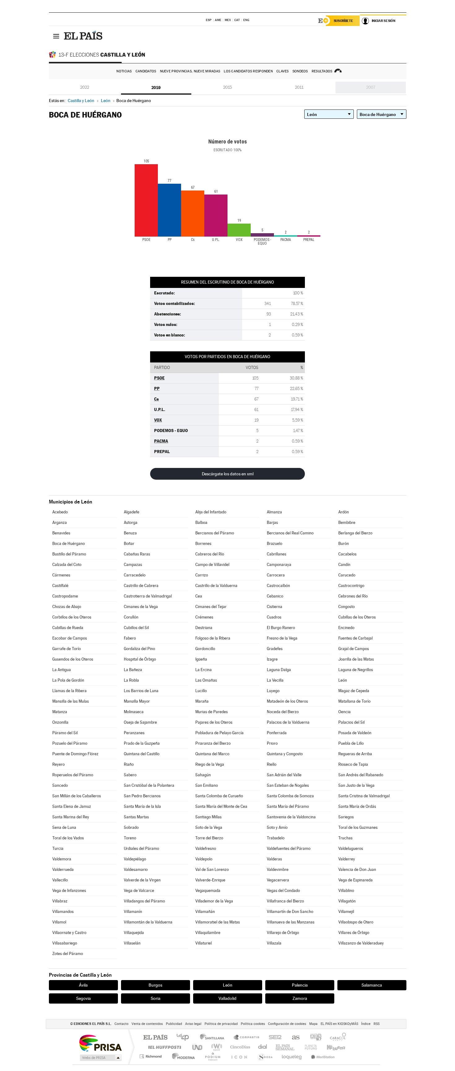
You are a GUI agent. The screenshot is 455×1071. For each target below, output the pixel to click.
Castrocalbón (278, 585)
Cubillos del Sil (136, 627)
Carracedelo (134, 575)
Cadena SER (273, 1038)
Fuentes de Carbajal (355, 638)
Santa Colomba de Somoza (290, 796)
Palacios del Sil (351, 722)
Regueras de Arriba (355, 754)
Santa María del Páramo (288, 806)
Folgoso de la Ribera (212, 638)
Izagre (272, 659)
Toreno (130, 838)
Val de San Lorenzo (212, 869)
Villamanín (133, 911)
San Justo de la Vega (356, 785)
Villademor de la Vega (214, 901)
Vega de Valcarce (139, 890)
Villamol (59, 922)
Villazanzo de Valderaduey (361, 943)
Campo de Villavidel (212, 564)
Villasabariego (64, 943)
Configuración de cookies (287, 1024)
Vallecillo (60, 880)
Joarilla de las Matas (356, 659)
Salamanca (372, 985)
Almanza (274, 512)
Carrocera (276, 575)
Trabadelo (275, 838)
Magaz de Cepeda (353, 690)
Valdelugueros (350, 848)
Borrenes (203, 543)
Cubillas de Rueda (67, 627)
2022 (84, 87)
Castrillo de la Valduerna (216, 585)
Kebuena (330, 1047)
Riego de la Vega (209, 764)
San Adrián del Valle (284, 775)
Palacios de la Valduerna (288, 722)
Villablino (346, 890)
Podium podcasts (212, 1056)
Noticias (124, 71)
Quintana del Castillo (141, 754)
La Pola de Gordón (68, 680)
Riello (271, 764)
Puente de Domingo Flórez (75, 754)
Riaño (129, 764)
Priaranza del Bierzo (213, 743)
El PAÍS (155, 1038)
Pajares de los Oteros (213, 722)
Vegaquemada (207, 890)
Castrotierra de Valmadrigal (148, 596)
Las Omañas (206, 680)
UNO (198, 1047)
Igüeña (201, 659)
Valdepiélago (135, 859)
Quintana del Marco (212, 754)
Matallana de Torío (354, 701)
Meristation (322, 1056)
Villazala (274, 943)
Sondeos (300, 71)
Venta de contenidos (147, 1024)
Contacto (121, 1024)
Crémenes (204, 617)
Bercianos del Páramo (214, 533)
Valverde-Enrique (210, 880)
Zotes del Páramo (67, 953)
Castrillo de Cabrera (141, 585)
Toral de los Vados (68, 838)
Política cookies (253, 1024)
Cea (198, 596)
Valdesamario (136, 869)
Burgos (155, 985)
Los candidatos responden (248, 71)
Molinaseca (134, 711)
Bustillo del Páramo (69, 554)
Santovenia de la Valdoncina (291, 817)
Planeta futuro (308, 1047)
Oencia (344, 711)
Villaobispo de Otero (355, 922)
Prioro (272, 743)
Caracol (336, 1038)
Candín (344, 564)
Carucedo (346, 575)
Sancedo (60, 785)
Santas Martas (136, 817)
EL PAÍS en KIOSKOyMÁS (339, 1024)
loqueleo (292, 1056)
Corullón (131, 617)
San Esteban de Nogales (288, 785)
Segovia (83, 998)
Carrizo (201, 575)
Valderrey (346, 859)
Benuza (130, 533)
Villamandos (63, 911)
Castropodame (65, 596)
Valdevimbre (277, 869)
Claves (282, 71)
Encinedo (346, 627)
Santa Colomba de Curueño (219, 796)
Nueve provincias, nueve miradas (190, 71)
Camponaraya (279, 564)
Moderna (182, 1056)
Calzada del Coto (66, 564)
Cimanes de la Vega (141, 606)
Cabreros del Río (209, 554)
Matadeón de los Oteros (287, 701)
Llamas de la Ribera (69, 690)
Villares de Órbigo (353, 932)
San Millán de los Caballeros (76, 796)
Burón (343, 543)
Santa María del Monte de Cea (221, 806)
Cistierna (274, 606)
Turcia (57, 848)
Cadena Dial (263, 1047)
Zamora (299, 998)
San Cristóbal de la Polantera (149, 785)
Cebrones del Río (353, 596)
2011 (299, 87)
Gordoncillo (205, 648)
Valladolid (227, 998)
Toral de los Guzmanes (358, 827)
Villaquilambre (207, 932)
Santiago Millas (208, 817)
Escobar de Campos (69, 638)
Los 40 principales (185, 1038)
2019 (156, 87)
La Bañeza (133, 669)
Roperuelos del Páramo (72, 775)
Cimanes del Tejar (211, 606)
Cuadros (274, 617)
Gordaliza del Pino (139, 648)
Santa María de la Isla (142, 806)
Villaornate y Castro (69, 932)
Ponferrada (277, 732)
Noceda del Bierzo (283, 711)
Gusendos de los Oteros (72, 659)
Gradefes (275, 648)
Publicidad (174, 1024)
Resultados (322, 71)
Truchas (345, 838)
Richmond (151, 1056)
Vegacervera (278, 880)
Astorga (130, 522)
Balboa (201, 522)
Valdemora (61, 859)
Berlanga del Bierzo (355, 533)
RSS (376, 1024)
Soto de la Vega (208, 827)
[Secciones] (56, 35)
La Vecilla (275, 680)
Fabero (130, 638)
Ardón (343, 512)
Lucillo (201, 690)
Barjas (272, 522)
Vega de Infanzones (69, 890)
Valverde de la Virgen (142, 880)
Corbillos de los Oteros (71, 617)
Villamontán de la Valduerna (148, 922)
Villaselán (132, 943)
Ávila (83, 985)
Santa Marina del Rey (70, 817)
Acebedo (60, 512)
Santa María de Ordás (357, 806)
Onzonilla (60, 722)
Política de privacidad (221, 1024)
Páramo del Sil (65, 732)
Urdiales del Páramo (141, 848)
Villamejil (346, 911)
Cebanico (275, 596)
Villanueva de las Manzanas (290, 922)
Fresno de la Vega (282, 638)
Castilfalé (60, 585)
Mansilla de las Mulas (70, 701)
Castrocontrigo (351, 585)
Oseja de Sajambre (140, 722)
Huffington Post (163, 1047)
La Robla (131, 680)
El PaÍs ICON (239, 1056)
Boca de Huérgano (68, 543)
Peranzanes (134, 732)
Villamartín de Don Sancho (290, 911)
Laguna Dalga (279, 669)
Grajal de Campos (353, 648)
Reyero (58, 764)
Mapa (313, 1024)
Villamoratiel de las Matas (217, 922)
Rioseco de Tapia (353, 764)
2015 (227, 87)
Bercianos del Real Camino (290, 533)
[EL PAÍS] (84, 35)
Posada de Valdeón (354, 732)
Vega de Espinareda (355, 880)
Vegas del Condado (283, 890)
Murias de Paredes (211, 711)
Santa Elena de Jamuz (71, 806)
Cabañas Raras (137, 554)
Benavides (61, 533)
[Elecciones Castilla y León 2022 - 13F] (98, 54)
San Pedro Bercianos (142, 796)
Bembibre (346, 522)
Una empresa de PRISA (100, 1043)
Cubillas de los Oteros (357, 617)
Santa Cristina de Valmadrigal (364, 796)
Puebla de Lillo (351, 743)
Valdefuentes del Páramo (288, 848)
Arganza (59, 522)
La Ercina (203, 669)
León (342, 680)
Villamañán (205, 911)
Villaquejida (134, 932)
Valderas (274, 859)
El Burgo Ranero (281, 627)
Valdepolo (203, 859)
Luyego (273, 690)
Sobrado (131, 827)
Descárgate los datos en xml (228, 473)
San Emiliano (206, 785)
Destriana (203, 627)
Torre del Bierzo (209, 838)
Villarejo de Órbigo (283, 932)
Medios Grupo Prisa (100, 1057)
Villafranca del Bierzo (285, 901)
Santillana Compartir (246, 1038)
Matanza (59, 711)
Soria (155, 998)
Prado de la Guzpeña (142, 743)
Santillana (213, 1038)
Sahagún (203, 775)
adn (313, 1038)
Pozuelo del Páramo (69, 743)
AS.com (292, 1038)
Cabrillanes (276, 554)
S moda (264, 1056)
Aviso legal (193, 1024)
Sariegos (346, 817)
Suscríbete (343, 21)
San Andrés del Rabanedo (360, 775)
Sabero (130, 775)
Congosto (346, 606)
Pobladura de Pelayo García (219, 732)
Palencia (300, 985)
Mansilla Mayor (137, 701)
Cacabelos (347, 554)
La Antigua (61, 669)
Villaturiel (203, 943)
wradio (215, 1047)
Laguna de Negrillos (355, 669)
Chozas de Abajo (66, 606)
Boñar (129, 543)
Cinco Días (239, 1047)
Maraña (202, 701)
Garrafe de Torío (66, 648)
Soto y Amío (277, 827)
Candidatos (146, 71)
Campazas (133, 564)
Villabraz (59, 901)
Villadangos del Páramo (144, 901)
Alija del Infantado (210, 512)
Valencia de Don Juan (357, 869)
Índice (365, 1024)
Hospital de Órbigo (140, 659)
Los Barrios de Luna (141, 690)
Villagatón (347, 901)
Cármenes (61, 575)
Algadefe (131, 512)
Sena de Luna (64, 827)
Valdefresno (205, 848)
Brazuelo (274, 543)
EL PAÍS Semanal (285, 1047)
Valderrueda (63, 869)
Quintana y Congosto (285, 754)
